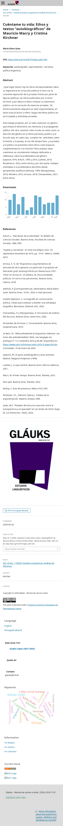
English (8, 625)
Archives (15, 9)
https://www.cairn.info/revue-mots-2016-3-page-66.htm (30, 344)
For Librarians (10, 751)
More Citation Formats (15, 549)
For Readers (9, 742)
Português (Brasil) (13, 630)
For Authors (9, 747)
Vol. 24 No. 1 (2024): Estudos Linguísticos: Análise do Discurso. (29, 12)
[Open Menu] (3, 3)
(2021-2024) (29, 648)
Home (5, 9)
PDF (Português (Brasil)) (17, 510)
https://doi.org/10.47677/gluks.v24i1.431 (27, 59)
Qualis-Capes (16, 648)
